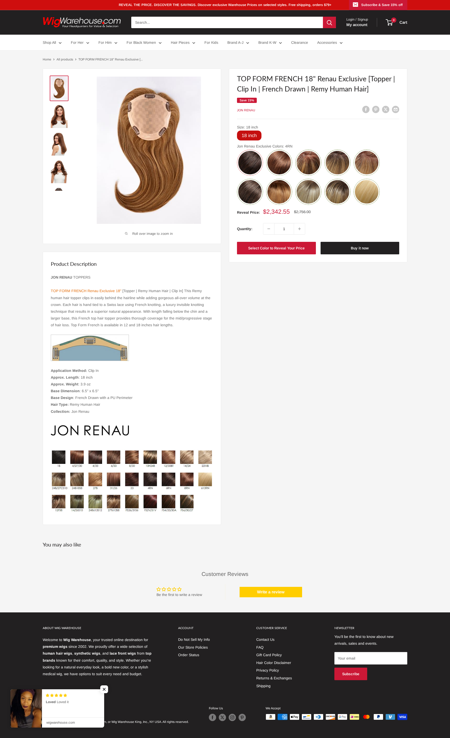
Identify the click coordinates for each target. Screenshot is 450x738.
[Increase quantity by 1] (299, 228)
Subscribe (350, 674)
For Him (105, 42)
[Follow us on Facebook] (212, 717)
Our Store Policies (193, 647)
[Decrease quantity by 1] (268, 228)
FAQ (260, 647)
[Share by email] (395, 109)
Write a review (270, 592)
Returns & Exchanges (274, 678)
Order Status (188, 655)
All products (65, 59)
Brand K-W (267, 42)
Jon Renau (246, 110)
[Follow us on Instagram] (232, 717)
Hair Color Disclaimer (273, 663)
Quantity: (244, 229)
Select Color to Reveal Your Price (276, 248)
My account (356, 24)
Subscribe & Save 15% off (382, 5)
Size (247, 127)
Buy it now (360, 248)
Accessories (327, 42)
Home (47, 59)
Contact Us (265, 639)
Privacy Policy (267, 670)
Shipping (263, 686)
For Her (77, 42)
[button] (104, 689)
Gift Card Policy (269, 655)
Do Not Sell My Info (194, 639)
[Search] (329, 22)
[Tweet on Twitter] (385, 109)
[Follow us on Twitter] (222, 717)
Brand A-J (235, 42)
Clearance (299, 42)
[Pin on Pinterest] (375, 109)
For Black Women (141, 42)
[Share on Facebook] (366, 109)
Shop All (49, 42)
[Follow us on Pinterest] (242, 717)
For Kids (211, 42)
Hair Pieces (180, 42)
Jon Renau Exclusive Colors (264, 146)
